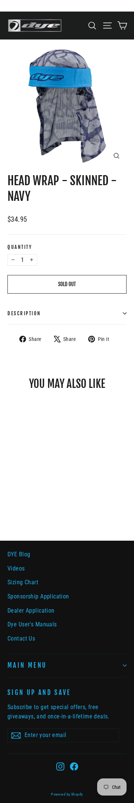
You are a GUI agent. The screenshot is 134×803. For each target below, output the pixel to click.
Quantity (19, 247)
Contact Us (21, 638)
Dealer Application (31, 610)
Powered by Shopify (67, 794)
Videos (16, 568)
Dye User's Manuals (32, 624)
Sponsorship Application (38, 596)
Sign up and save (39, 692)
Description (24, 313)
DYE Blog (18, 554)
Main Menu (27, 665)
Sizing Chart (22, 582)
